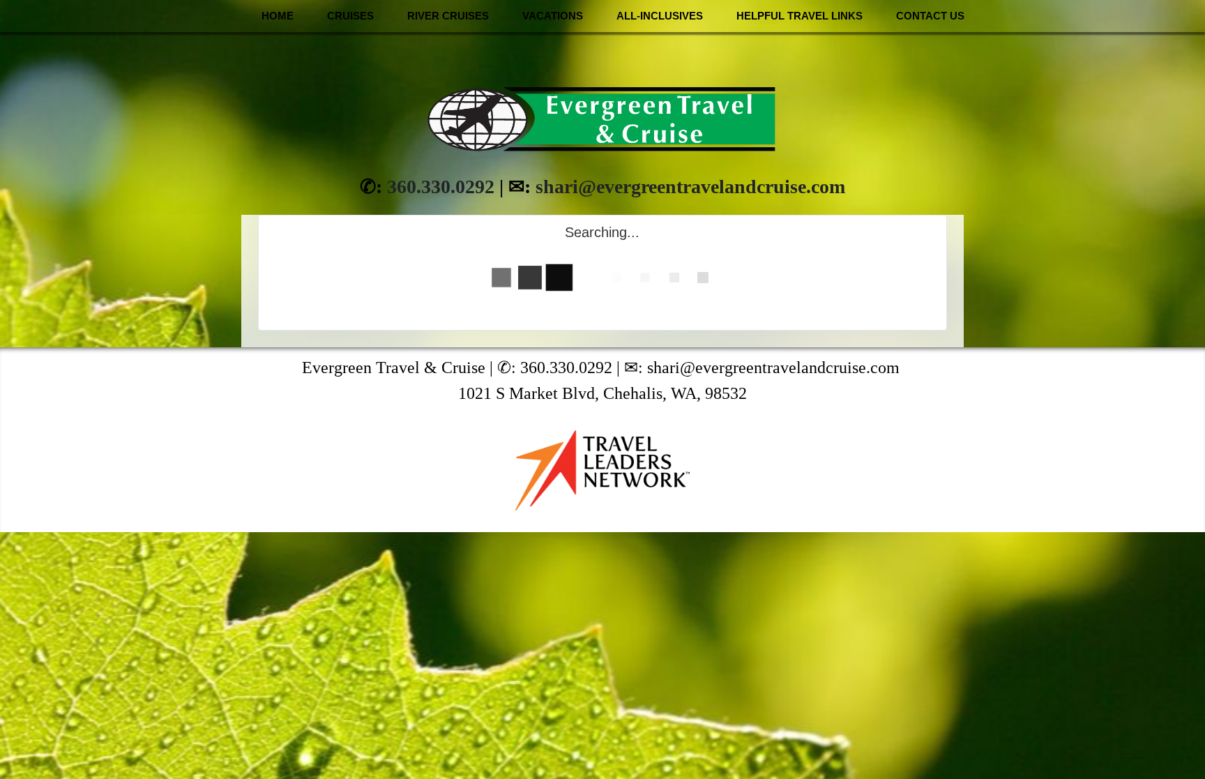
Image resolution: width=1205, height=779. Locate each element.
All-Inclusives (659, 16)
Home (278, 16)
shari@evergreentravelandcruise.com (690, 186)
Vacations (552, 16)
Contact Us (930, 16)
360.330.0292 (440, 186)
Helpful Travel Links (799, 16)
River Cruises (448, 16)
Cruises (350, 16)
